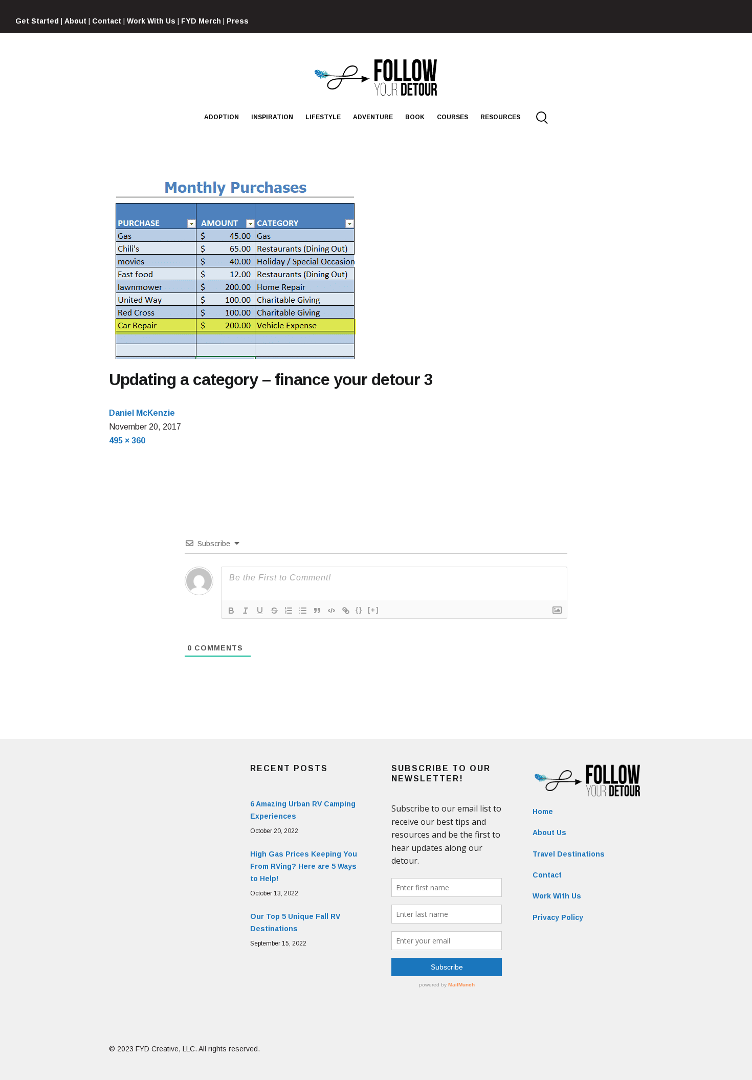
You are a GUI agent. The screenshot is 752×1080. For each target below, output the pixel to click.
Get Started (37, 21)
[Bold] (231, 610)
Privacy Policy (558, 917)
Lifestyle (323, 117)
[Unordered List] (303, 610)
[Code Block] (331, 610)
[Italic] (245, 610)
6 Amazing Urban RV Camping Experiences (303, 810)
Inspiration (272, 117)
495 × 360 (127, 440)
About (75, 21)
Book (415, 117)
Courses (452, 117)
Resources (500, 117)
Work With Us (151, 21)
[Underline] (260, 610)
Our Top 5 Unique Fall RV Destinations (295, 922)
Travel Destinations (569, 854)
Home (543, 811)
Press (238, 21)
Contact (106, 21)
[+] (373, 610)
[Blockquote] (317, 610)
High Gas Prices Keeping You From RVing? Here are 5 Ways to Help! (303, 866)
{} (359, 610)
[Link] (346, 610)
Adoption (221, 117)
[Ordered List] (288, 610)
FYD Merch (201, 21)
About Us (549, 832)
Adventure (373, 117)
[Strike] (274, 610)
